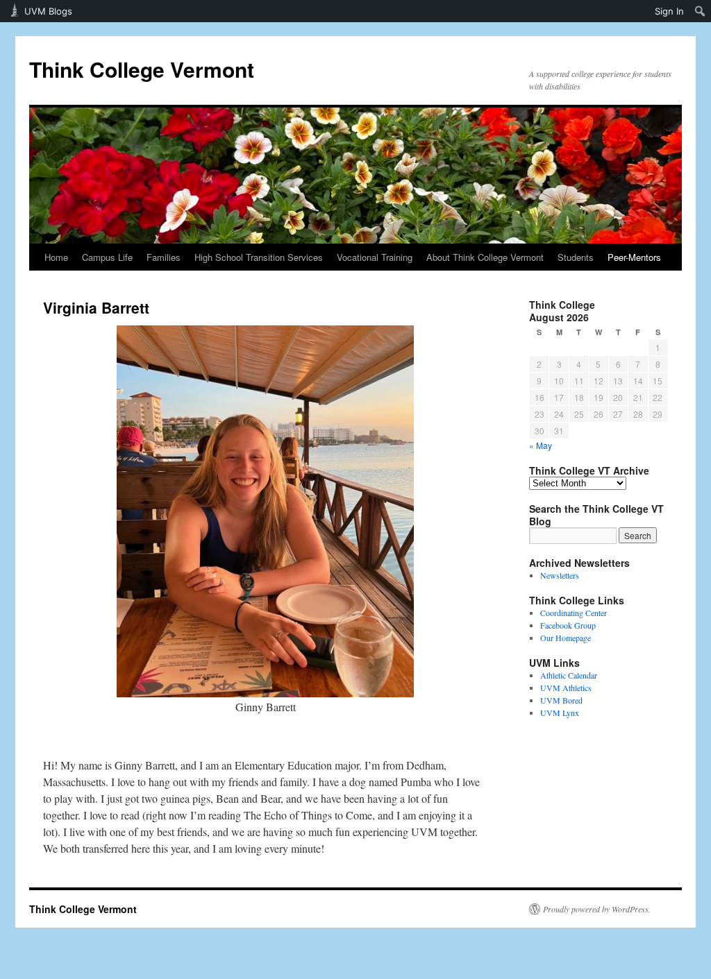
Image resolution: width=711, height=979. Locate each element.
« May (540, 445)
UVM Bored (561, 700)
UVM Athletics (566, 687)
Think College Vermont (141, 69)
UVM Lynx (559, 712)
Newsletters (559, 575)
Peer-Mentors (634, 257)
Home (56, 257)
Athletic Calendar (568, 675)
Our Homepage (565, 637)
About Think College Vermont (485, 257)
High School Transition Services (258, 257)
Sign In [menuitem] (669, 11)
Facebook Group (568, 625)
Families (164, 257)
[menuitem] (700, 11)
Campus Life (107, 257)
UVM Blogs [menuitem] (48, 11)
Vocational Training (374, 257)
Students (576, 257)
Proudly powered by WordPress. (597, 908)
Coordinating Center (573, 612)
